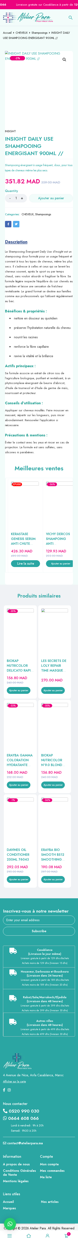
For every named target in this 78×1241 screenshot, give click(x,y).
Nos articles (50, 1201)
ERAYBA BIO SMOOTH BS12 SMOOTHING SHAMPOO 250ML (52, 859)
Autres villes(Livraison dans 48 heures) (45, 1023)
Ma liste (46, 1177)
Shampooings (39, 33)
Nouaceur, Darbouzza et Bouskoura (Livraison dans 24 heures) (45, 974)
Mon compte (49, 1164)
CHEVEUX (22, 33)
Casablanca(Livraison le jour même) (44, 952)
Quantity (11, 191)
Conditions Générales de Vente (19, 1172)
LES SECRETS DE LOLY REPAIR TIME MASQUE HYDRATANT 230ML (53, 670)
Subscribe (39, 931)
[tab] (16, 241)
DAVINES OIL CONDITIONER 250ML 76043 (18, 855)
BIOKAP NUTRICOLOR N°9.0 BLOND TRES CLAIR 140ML (51, 765)
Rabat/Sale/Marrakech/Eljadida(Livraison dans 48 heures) (44, 999)
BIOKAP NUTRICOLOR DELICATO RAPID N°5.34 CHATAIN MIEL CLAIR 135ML (20, 673)
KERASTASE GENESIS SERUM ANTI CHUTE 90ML (23, 541)
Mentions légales (16, 1181)
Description (16, 241)
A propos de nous (16, 1164)
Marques (9, 1208)
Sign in (47, 1235)
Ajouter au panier (51, 198)
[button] (64, 59)
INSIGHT (10, 131)
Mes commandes (52, 1170)
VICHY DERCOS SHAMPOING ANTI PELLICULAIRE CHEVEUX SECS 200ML (58, 546)
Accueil (7, 33)
